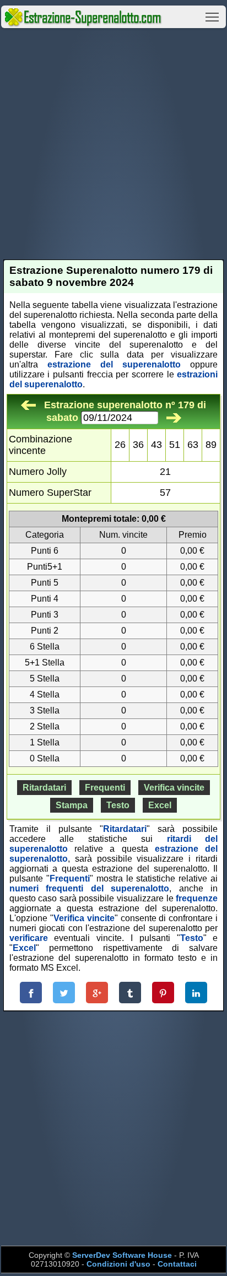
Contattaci (177, 1263)
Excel (159, 805)
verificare (28, 938)
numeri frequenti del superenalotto (89, 888)
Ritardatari (44, 787)
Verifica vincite (174, 787)
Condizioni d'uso (118, 1263)
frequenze (197, 898)
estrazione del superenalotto (114, 364)
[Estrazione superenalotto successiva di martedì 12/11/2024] (173, 417)
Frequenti (105, 787)
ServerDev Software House (122, 1255)
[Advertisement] (113, 143)
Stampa (72, 805)
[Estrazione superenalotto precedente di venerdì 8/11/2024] (28, 404)
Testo (117, 805)
